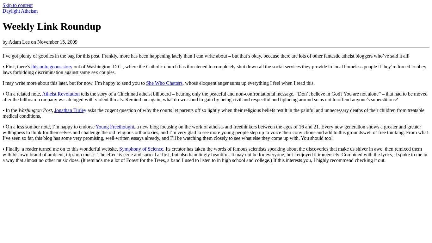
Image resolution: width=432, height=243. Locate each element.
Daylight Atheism (20, 11)
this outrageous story (51, 66)
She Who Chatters (164, 83)
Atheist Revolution (61, 94)
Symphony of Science (141, 149)
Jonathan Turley (70, 110)
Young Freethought (115, 126)
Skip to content (18, 5)
